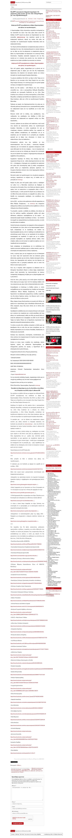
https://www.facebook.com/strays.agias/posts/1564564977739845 (27, 589)
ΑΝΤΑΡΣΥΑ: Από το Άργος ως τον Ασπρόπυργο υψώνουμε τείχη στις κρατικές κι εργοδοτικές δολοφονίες (53, 202)
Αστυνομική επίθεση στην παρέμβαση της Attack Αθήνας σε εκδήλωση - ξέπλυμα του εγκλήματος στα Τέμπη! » (27, 771)
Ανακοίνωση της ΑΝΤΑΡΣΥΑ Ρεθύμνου (53, 445)
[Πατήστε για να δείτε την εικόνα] (27, 21)
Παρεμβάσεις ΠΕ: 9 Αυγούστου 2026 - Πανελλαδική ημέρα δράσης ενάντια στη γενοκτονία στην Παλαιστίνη (53, 175)
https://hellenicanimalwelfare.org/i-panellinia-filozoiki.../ (24, 555)
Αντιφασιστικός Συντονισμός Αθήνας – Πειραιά (53, 476)
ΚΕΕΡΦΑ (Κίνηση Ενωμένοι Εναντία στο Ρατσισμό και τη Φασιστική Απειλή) (54, 493)
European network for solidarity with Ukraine (52, 584)
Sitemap (17, 834)
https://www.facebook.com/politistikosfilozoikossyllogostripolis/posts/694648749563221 (32, 595)
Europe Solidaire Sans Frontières (53, 564)
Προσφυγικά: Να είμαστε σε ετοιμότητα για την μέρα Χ (53, 373)
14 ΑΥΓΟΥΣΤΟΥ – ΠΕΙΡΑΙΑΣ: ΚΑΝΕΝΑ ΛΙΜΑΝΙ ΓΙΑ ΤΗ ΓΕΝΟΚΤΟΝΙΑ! (52, 156)
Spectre (49, 568)
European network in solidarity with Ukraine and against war (54, 582)
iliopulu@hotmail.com (20, 374)
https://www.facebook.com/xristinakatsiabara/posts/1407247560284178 (28, 713)
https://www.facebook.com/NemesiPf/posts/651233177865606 (26, 544)
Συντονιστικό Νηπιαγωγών (54, 538)
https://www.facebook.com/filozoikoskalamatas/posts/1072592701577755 (29, 637)
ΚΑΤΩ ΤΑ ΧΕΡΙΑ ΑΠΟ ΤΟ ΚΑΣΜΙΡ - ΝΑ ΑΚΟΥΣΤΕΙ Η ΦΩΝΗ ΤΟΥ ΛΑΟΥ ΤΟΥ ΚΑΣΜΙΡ (53, 392)
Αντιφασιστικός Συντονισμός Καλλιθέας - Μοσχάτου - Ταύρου (54, 480)
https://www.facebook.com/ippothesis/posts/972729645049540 (26, 583)
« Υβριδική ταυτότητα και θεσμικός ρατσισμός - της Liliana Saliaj (27, 768)
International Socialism (53, 571)
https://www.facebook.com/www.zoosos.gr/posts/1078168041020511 (28, 453)
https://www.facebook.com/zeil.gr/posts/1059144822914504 (25, 577)
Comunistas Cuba (52, 572)
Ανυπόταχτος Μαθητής (53, 542)
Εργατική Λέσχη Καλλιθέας (52, 507)
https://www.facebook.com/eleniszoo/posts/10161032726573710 (27, 469)
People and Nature (52, 576)
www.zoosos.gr (21, 37)
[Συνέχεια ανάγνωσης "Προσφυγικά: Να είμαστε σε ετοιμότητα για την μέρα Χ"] (53, 377)
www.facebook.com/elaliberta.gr (53, 594)
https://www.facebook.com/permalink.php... (21, 731)
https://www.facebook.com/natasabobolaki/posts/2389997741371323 (28, 674)
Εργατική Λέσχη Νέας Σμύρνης (53, 516)
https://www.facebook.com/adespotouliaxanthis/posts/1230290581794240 (29, 561)
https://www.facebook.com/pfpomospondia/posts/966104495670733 (27, 549)
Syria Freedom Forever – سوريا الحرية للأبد (53, 560)
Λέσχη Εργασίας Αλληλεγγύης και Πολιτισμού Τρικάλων (53, 524)
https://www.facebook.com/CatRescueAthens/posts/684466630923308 (28, 643)
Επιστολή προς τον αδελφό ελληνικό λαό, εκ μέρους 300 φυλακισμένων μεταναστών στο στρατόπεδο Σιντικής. (53, 77)
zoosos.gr (20, 179)
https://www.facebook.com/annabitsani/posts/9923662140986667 (27, 708)
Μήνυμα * (14, 785)
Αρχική (12, 2)
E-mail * (13, 806)
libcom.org (50, 574)
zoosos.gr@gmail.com (35, 379)
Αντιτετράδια (51, 537)
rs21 (49, 567)
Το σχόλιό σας (40, 18)
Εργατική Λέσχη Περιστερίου (52, 518)
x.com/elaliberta (50, 596)
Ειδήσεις (19, 765)
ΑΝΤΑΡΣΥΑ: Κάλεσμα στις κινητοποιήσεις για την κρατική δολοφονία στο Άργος (53, 254)
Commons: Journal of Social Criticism (54, 578)
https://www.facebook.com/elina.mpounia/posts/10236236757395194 (28, 725)
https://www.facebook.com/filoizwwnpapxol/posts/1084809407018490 (28, 626)
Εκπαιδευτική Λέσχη (53, 535)
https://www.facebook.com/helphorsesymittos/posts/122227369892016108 (29, 620)
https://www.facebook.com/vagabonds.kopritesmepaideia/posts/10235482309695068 (32, 668)
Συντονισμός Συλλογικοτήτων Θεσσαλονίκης (52, 504)
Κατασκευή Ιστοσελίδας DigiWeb (33, 834)
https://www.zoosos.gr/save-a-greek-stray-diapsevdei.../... (25, 511)
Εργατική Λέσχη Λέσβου (53, 511)
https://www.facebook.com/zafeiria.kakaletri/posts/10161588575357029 (28, 702)
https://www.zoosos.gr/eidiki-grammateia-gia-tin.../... (23, 492)
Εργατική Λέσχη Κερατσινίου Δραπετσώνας (54, 509)
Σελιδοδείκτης (51, 534)
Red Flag (50, 566)
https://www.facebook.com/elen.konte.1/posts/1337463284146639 (27, 696)
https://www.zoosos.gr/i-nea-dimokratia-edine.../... (23, 500)
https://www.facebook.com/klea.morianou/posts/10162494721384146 (28, 719)
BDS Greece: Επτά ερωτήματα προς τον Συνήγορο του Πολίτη (53, 99)
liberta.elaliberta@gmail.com (55, 590)
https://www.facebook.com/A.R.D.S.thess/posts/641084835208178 (27, 606)
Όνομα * (14, 802)
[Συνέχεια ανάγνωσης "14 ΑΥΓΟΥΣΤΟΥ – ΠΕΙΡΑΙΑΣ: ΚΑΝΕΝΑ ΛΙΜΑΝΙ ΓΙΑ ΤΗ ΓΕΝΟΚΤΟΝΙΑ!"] (53, 160)
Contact (13, 834)
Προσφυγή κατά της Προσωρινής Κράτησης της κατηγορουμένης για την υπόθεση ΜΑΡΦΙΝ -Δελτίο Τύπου (52, 120)
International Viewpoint (53, 562)
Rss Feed (22, 834)
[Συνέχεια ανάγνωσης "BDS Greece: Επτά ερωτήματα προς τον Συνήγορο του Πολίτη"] (53, 103)
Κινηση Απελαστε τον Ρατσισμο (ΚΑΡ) (53, 527)
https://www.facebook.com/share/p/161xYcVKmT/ (23, 753)
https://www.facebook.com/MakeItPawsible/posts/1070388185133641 (28, 600)
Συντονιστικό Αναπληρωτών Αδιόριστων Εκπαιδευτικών (54, 540)
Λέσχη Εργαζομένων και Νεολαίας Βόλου (54, 521)
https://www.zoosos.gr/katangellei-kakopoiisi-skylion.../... (24, 484)
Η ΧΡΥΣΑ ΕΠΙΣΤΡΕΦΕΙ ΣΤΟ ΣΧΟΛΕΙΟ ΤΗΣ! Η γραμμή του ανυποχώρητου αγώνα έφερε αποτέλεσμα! (53, 54)
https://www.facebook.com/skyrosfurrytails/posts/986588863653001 (27, 631)
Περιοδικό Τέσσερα (52, 547)
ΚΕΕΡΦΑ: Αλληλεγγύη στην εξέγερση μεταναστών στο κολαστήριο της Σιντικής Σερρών (53, 352)
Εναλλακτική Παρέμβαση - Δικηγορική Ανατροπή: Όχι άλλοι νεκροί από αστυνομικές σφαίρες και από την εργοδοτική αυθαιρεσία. (53, 228)
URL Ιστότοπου (15, 811)
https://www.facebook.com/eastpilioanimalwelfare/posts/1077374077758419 (29, 649)
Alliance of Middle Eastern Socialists (53, 558)
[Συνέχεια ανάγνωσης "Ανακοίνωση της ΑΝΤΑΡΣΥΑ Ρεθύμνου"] (53, 448)
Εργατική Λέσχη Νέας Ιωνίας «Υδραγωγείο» (53, 513)
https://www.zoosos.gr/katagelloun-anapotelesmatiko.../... (25, 521)
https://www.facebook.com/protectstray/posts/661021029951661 (26, 663)
